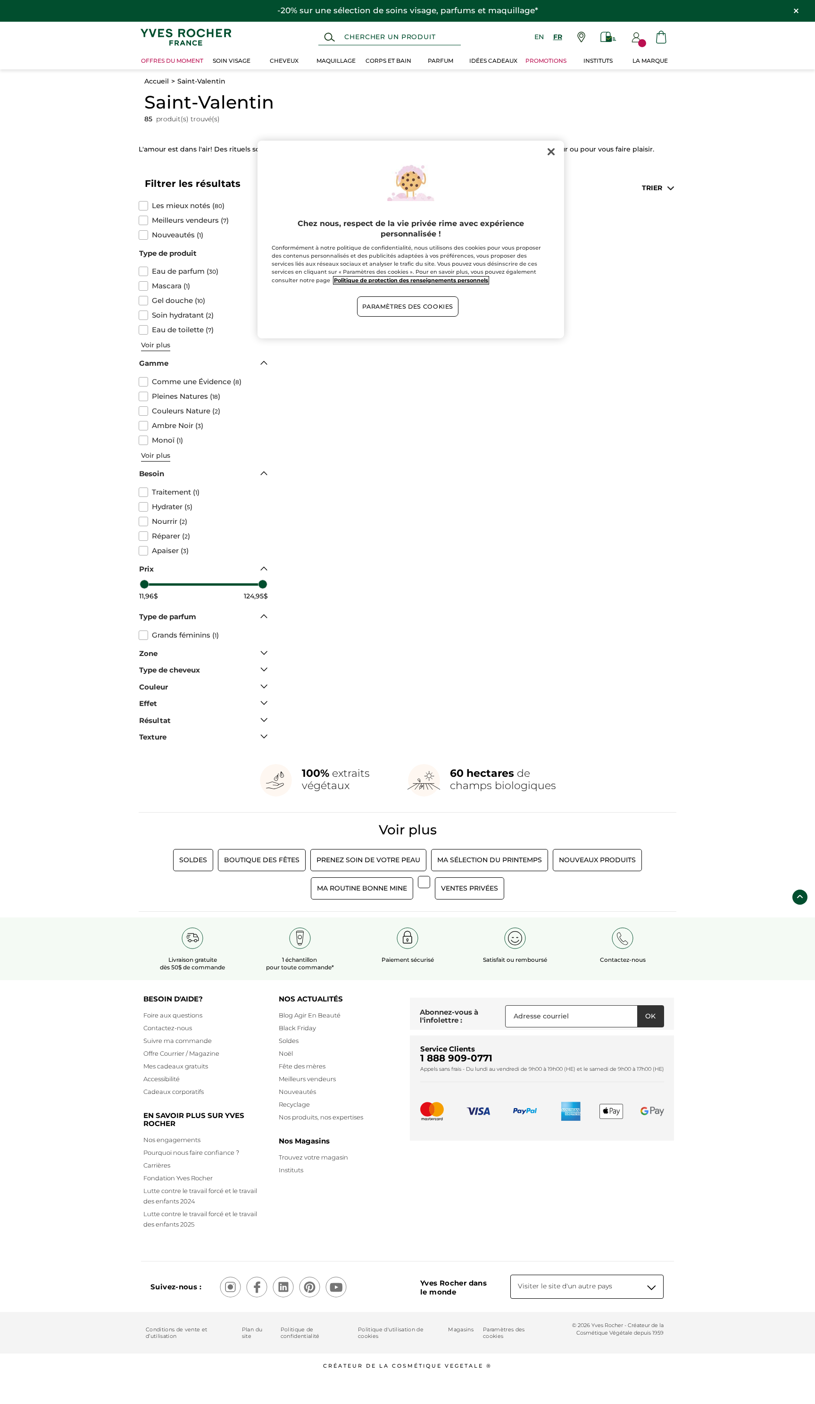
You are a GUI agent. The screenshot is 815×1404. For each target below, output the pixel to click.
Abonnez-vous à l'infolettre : (449, 1016)
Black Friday (297, 1028)
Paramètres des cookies (504, 1332)
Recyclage (294, 1104)
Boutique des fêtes (261, 860)
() (188, 206)
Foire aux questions (172, 1015)
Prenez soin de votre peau (368, 860)
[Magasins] (581, 37)
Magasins (461, 1329)
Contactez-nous (167, 1028)
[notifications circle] (642, 43)
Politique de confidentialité (300, 1332)
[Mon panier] (661, 37)
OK (650, 1016)
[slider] (144, 584)
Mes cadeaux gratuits (175, 1066)
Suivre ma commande (177, 1040)
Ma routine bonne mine (362, 888)
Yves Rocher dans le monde (453, 1287)
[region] (411, 240)
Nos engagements (171, 1139)
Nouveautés (297, 1091)
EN (539, 37)
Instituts (291, 1170)
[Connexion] (636, 37)
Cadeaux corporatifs (173, 1091)
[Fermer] (551, 152)
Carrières (156, 1165)
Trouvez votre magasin (313, 1157)
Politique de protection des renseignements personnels (411, 280)
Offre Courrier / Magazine (181, 1053)
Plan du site (252, 1332)
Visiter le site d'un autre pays (565, 1286)
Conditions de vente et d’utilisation (176, 1332)
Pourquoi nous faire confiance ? (191, 1152)
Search (329, 37)
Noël (286, 1053)
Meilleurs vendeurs (307, 1079)
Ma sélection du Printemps (489, 860)
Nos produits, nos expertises (321, 1117)
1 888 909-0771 (456, 1058)
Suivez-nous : (175, 1286)
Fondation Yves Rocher (178, 1178)
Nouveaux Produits (597, 860)
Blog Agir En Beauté (310, 1015)
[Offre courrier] (608, 37)
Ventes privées (469, 888)
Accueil (156, 81)
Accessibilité (161, 1079)
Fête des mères (302, 1066)
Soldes (193, 860)
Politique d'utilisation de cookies (391, 1332)
